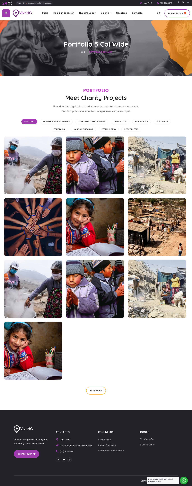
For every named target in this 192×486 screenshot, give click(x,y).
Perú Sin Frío (109, 129)
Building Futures (83, 224)
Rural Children (144, 163)
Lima (12, 224)
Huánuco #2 (18, 284)
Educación (162, 121)
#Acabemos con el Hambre (26, 167)
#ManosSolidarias (107, 445)
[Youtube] (188, 2)
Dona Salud (120, 121)
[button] (158, 13)
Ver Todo (29, 121)
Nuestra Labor (147, 444)
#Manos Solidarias (26, 229)
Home (82, 52)
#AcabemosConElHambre (111, 450)
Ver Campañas (147, 439)
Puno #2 (77, 286)
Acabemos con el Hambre (56, 121)
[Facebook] (178, 2)
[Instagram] (183, 2)
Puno (74, 163)
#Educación (82, 167)
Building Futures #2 (24, 348)
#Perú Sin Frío (146, 167)
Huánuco (15, 160)
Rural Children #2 (146, 286)
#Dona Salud (83, 229)
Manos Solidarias (83, 129)
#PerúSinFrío (104, 439)
